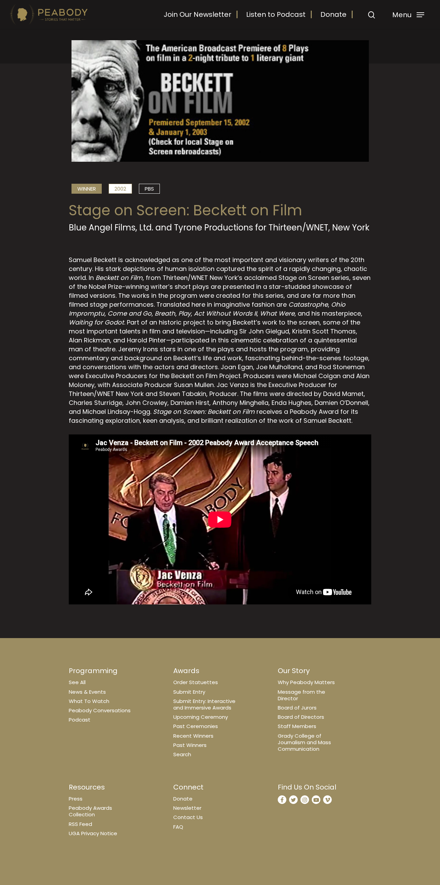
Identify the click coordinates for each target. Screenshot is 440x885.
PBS (149, 188)
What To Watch (89, 701)
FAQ (178, 826)
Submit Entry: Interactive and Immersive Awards (204, 704)
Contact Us (188, 817)
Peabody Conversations (100, 710)
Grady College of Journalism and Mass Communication (304, 742)
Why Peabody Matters (306, 682)
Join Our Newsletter (197, 14)
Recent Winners (193, 735)
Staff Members (297, 726)
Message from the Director (301, 695)
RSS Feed (80, 824)
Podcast (79, 719)
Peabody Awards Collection (90, 811)
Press (75, 798)
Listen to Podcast (276, 14)
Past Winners (190, 745)
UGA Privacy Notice (93, 833)
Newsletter (187, 808)
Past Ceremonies (195, 726)
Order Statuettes (195, 682)
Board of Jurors (297, 707)
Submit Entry (189, 691)
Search (182, 754)
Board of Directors (301, 717)
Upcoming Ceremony (200, 717)
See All (77, 682)
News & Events (87, 691)
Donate (333, 14)
